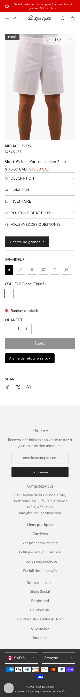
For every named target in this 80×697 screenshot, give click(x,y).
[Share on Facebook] (7, 388)
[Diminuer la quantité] (10, 329)
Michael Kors (18, 145)
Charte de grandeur (27, 242)
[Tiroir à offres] (16, 18)
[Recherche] (63, 18)
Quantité (14, 319)
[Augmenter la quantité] (26, 329)
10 (43, 269)
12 (55, 269)
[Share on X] (18, 388)
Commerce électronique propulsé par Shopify (40, 691)
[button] (47, 40)
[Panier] (73, 18)
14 (66, 269)
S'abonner (40, 472)
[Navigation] (6, 18)
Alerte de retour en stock (29, 358)
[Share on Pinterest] (29, 388)
